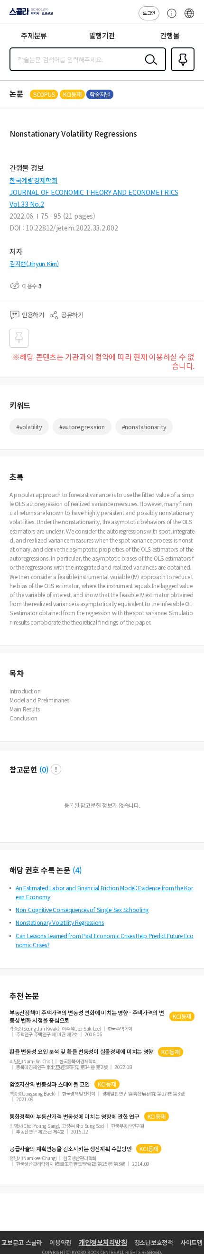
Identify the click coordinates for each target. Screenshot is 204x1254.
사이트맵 (191, 1242)
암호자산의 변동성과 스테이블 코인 (49, 1084)
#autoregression (82, 426)
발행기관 (102, 35)
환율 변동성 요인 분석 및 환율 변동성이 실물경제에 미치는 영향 (81, 1051)
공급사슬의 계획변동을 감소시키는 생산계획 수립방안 (70, 1149)
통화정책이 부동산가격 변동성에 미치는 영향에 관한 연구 (74, 1116)
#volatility (29, 426)
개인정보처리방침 (103, 1242)
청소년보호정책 (153, 1242)
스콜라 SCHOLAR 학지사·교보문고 (29, 14)
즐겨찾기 (181, 70)
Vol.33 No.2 (26, 204)
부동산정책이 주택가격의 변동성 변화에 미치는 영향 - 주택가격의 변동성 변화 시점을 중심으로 (86, 1016)
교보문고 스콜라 (21, 1242)
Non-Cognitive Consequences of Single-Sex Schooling (82, 909)
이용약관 (60, 1242)
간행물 (170, 35)
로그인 (149, 12)
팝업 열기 (56, 769)
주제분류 (34, 35)
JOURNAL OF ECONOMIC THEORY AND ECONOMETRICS (93, 192)
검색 (149, 66)
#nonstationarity (144, 426)
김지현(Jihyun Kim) (34, 263)
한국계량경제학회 (33, 180)
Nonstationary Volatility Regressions (60, 922)
